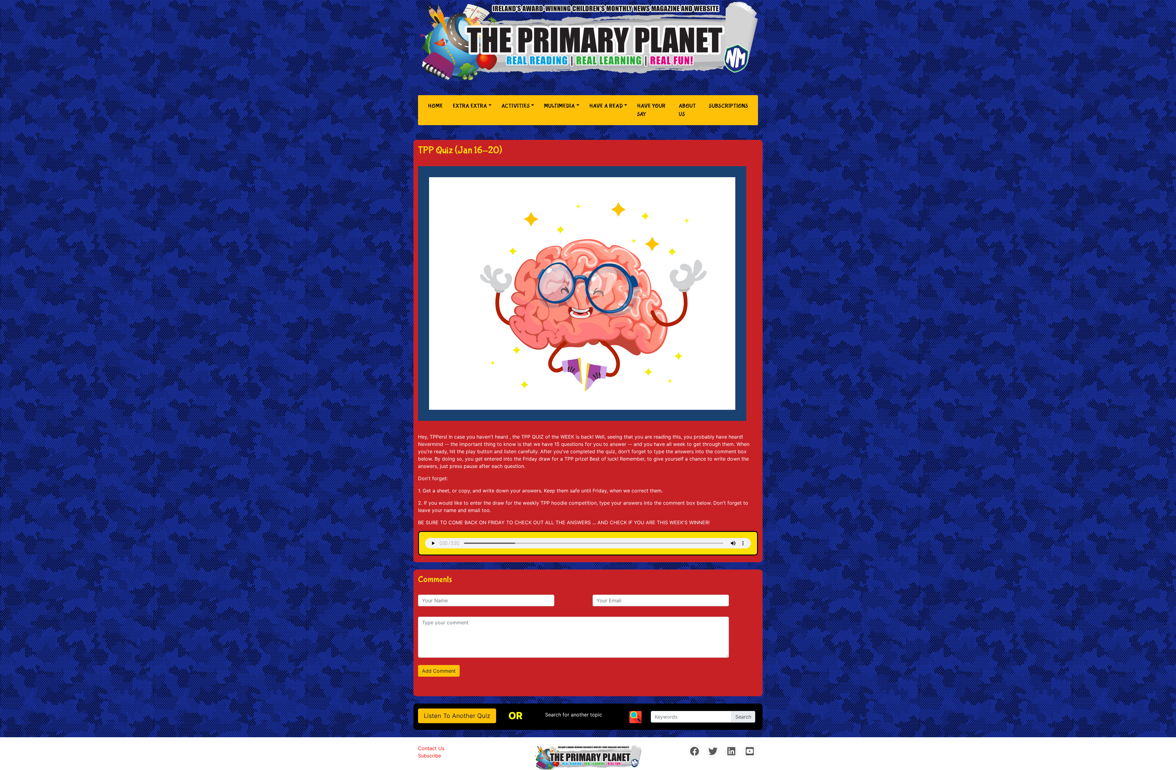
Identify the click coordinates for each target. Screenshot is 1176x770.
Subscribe (429, 756)
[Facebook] (694, 751)
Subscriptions (728, 106)
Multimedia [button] (559, 106)
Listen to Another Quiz (457, 716)
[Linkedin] (731, 751)
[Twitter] (713, 751)
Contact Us (431, 748)
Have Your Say (651, 110)
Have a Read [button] (606, 106)
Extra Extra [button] (470, 106)
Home (436, 106)
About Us (687, 110)
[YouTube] (749, 751)
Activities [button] (515, 106)
